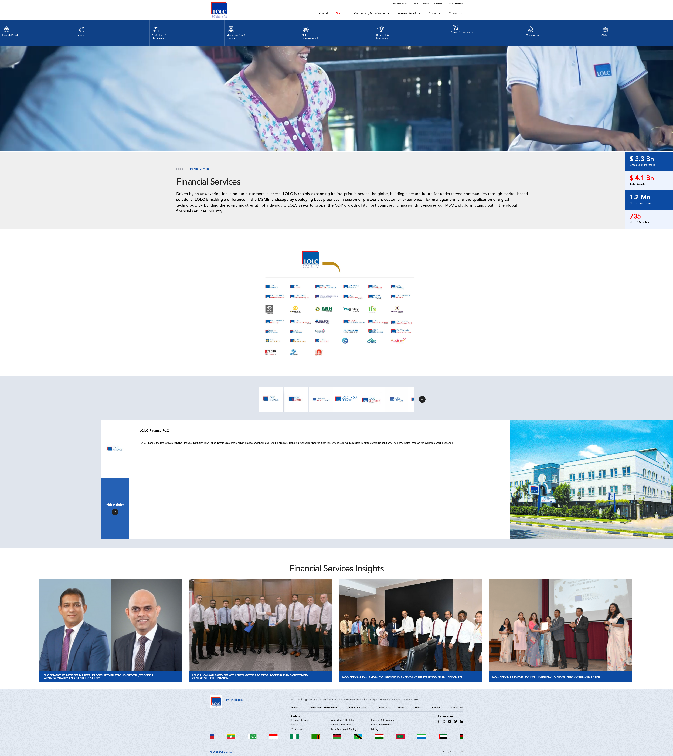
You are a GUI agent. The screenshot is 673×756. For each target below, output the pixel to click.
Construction (297, 729)
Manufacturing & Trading (343, 729)
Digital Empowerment (382, 724)
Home (179, 168)
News (415, 4)
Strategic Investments (342, 724)
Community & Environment (371, 13)
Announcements (399, 4)
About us (434, 13)
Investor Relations (408, 13)
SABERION (458, 752)
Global (323, 13)
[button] (422, 399)
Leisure (294, 724)
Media (426, 4)
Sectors (341, 13)
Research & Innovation (382, 720)
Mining (374, 729)
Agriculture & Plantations (343, 720)
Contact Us (456, 13)
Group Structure (455, 4)
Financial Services (199, 168)
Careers (438, 4)
